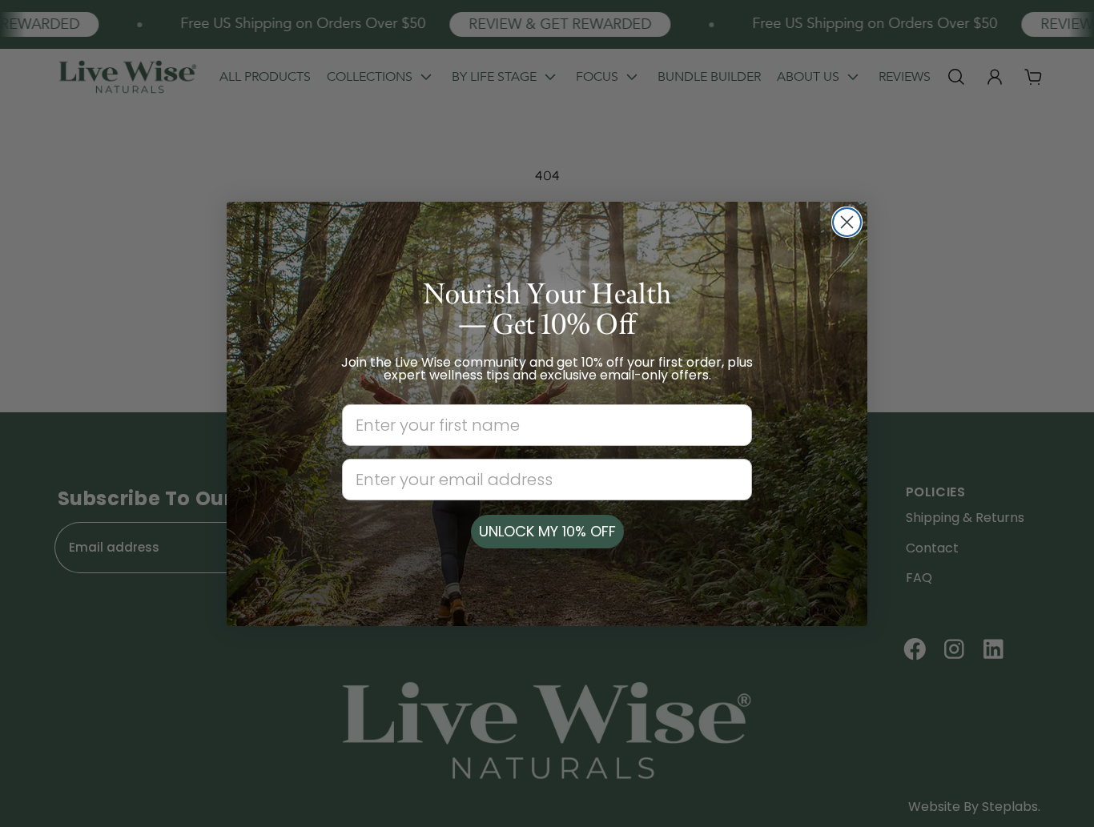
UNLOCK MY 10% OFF (547, 531)
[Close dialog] (847, 222)
